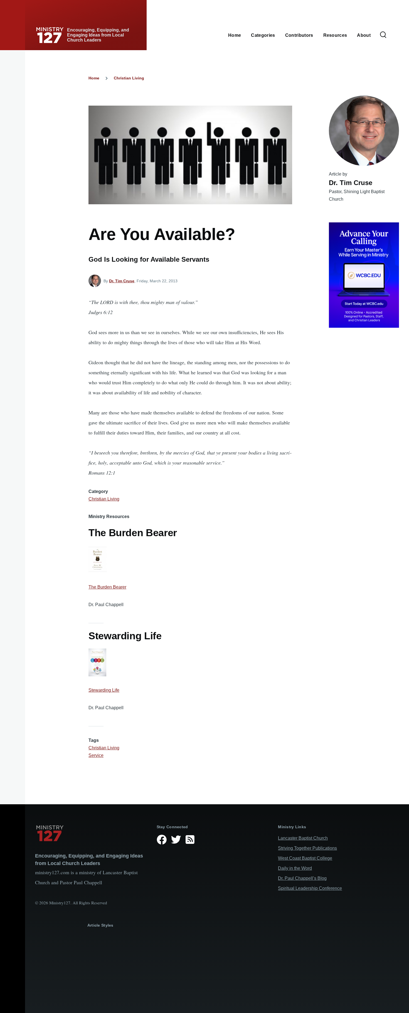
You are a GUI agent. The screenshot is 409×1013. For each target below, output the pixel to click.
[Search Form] (383, 35)
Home (93, 78)
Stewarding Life (103, 690)
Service (96, 755)
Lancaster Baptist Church (303, 838)
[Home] (91, 833)
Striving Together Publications (307, 848)
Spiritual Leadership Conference (310, 888)
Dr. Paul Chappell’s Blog (302, 878)
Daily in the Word (295, 868)
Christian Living (129, 78)
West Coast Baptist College (305, 858)
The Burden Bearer (107, 587)
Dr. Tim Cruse (121, 281)
